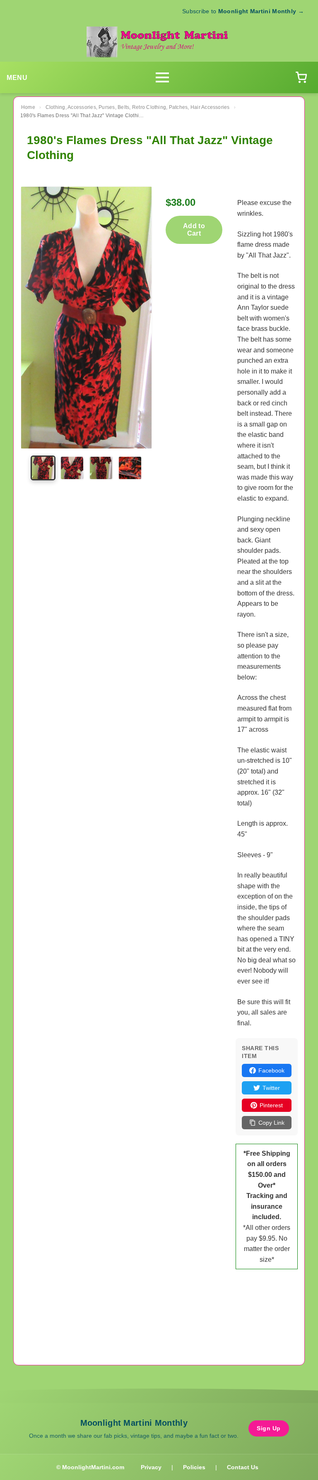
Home (28, 107)
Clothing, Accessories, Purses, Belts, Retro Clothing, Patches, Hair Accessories (138, 107)
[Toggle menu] (162, 77)
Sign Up (269, 1428)
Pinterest (271, 1105)
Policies (194, 1467)
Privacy (151, 1467)
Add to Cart (194, 229)
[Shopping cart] (301, 77)
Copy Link (271, 1122)
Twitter (271, 1088)
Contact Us (242, 1467)
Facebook (271, 1070)
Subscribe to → (243, 11)
